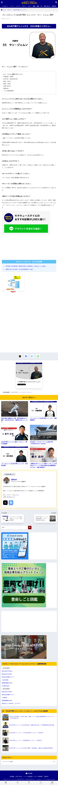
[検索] (29, 527)
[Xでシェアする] (20, 356)
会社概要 (12, 776)
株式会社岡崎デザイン (8, 677)
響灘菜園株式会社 (7, 683)
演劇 (34, 6)
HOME (29, 773)
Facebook (11, 505)
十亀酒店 (4, 697)
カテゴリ (40, 783)
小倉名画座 (5, 680)
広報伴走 (54, 6)
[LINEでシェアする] (38, 356)
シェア (17, 783)
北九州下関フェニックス (17, 392)
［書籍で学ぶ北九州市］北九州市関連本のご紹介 (19, 269)
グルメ (29, 6)
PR (41, 6)
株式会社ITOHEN (7, 674)
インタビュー (5, 6)
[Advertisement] (29, 246)
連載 (38, 6)
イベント (12, 6)
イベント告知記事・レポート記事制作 (33, 776)
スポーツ (24, 6)
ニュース (18, 6)
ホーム (6, 783)
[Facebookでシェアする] (26, 356)
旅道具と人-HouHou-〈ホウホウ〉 (12, 703)
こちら (17, 494)
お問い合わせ (47, 6)
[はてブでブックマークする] (32, 356)
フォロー (29, 783)
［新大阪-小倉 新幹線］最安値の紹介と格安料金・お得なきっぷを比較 (25, 266)
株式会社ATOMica (7, 671)
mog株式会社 (6, 686)
